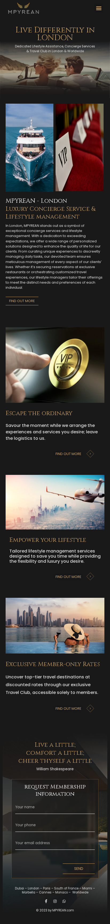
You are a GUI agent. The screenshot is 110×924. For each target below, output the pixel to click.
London (34, 888)
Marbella (29, 892)
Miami (87, 888)
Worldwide (80, 892)
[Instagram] (55, 901)
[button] (98, 8)
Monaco (62, 892)
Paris (47, 888)
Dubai (20, 888)
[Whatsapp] (64, 901)
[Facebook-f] (46, 901)
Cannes (45, 892)
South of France (66, 888)
